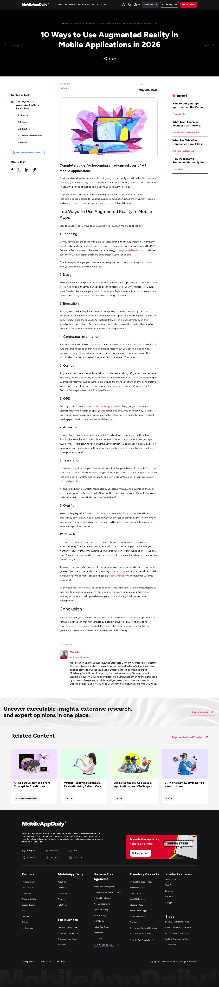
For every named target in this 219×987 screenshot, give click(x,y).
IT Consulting (99, 938)
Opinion (25, 916)
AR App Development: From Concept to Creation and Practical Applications (32, 784)
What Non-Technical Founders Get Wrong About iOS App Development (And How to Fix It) (189, 123)
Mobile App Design (101, 927)
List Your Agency (169, 5)
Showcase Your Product (68, 939)
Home (65, 23)
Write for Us (63, 945)
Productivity (178, 114)
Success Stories (29, 899)
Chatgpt (168, 902)
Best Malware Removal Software (143, 928)
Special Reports (28, 905)
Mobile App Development (185, 132)
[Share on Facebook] (12, 170)
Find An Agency (188, 4)
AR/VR (77, 23)
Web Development (102, 904)
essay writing (115, 575)
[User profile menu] (137, 5)
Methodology (27, 928)
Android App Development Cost (178, 927)
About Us (62, 882)
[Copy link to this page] (34, 170)
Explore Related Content (188, 737)
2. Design (22, 122)
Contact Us (62, 888)
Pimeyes (169, 891)
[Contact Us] (129, 4)
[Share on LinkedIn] (26, 170)
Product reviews (178, 874)
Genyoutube (170, 879)
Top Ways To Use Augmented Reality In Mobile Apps (27, 105)
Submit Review (150, 5)
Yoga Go (168, 885)
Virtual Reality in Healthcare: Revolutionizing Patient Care (83, 784)
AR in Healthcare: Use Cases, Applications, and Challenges (133, 784)
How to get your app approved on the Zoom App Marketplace (187, 105)
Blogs (24, 911)
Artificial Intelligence (183, 151)
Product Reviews (29, 882)
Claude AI (169, 897)
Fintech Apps (135, 893)
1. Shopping (23, 115)
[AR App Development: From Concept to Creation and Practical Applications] (34, 764)
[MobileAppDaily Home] (35, 4)
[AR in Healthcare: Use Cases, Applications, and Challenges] (135, 764)
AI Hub (25, 922)
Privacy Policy (64, 893)
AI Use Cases (170, 945)
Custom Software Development (107, 892)
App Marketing (100, 915)
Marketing (177, 169)
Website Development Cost (177, 939)
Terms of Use (45, 962)
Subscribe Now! (140, 853)
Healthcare (98, 933)
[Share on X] (19, 170)
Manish (74, 652)
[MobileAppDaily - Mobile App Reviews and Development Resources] (64, 824)
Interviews (26, 893)
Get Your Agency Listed (68, 927)
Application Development (26, 798)
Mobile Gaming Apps (138, 911)
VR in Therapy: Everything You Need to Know (184, 784)
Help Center (63, 905)
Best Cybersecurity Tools (140, 934)
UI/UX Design (99, 921)
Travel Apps (134, 922)
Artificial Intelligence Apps (141, 882)
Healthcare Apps (136, 888)
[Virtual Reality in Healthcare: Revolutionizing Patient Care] (84, 764)
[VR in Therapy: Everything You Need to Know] (185, 764)
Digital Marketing (101, 910)
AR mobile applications (108, 406)
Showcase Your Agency (68, 933)
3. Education (24, 129)
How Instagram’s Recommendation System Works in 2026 (189, 160)
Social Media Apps (137, 899)
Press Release (27, 888)
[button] (60, 5)
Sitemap (61, 899)
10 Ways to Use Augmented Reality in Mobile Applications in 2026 (121, 23)
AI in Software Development (177, 933)
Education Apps (136, 905)
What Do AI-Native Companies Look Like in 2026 (187, 142)
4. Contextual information (30, 135)
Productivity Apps (137, 916)
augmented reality (129, 250)
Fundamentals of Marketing (177, 922)
